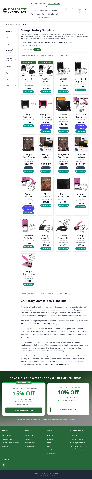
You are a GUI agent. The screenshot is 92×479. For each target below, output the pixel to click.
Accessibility (51, 453)
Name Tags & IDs (53, 14)
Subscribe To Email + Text (24, 410)
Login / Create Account (31, 435)
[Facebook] (3, 465)
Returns (49, 443)
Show (61, 55)
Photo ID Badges (7, 435)
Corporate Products (45, 7)
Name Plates (35, 14)
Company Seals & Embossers (10, 443)
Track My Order (29, 446)
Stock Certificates (45, 18)
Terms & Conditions (43, 475)
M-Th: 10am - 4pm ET (76, 439)
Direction (43, 55)
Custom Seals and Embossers (32, 45)
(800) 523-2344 (74, 435)
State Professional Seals (38, 3)
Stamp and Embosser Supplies (53, 364)
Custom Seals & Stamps (42, 10)
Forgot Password (30, 443)
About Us (50, 450)
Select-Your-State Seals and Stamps (44, 42)
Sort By (24, 55)
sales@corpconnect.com (77, 443)
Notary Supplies (54, 3)
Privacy (52, 475)
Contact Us (50, 435)
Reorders (27, 439)
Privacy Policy (71, 419)
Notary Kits (5, 446)
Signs (44, 14)
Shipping (50, 439)
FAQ (48, 446)
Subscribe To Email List (68, 410)
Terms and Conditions (61, 419)
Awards (54, 10)
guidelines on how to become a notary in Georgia (39, 323)
